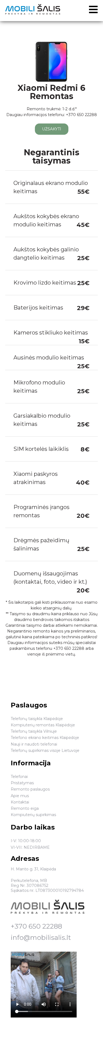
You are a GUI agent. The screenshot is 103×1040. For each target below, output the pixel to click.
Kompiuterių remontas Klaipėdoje (43, 725)
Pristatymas (22, 782)
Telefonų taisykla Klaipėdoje (37, 718)
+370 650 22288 (36, 926)
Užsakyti (51, 129)
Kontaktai (20, 802)
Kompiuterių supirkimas (33, 814)
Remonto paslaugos (30, 789)
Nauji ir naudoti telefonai (34, 744)
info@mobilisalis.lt (41, 937)
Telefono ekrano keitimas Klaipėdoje (45, 737)
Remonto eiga (25, 808)
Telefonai (19, 776)
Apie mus (20, 795)
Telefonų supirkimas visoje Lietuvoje (45, 750)
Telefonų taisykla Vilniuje (34, 731)
